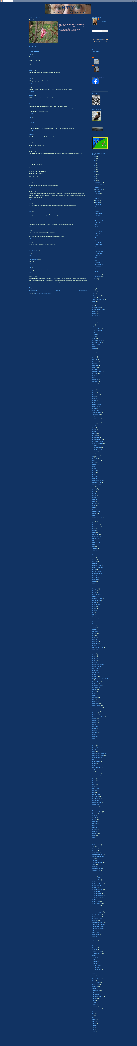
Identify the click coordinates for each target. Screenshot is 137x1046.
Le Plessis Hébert (96, 666)
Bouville (94, 389)
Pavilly (93, 784)
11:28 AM (31, 130)
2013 (95, 167)
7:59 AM (31, 199)
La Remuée (95, 649)
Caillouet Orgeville (96, 404)
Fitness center (98, 204)
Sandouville (95, 848)
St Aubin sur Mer (96, 879)
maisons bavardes (96, 705)
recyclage (94, 823)
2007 (95, 180)
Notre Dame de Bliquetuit (98, 755)
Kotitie (96, 224)
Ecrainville (94, 478)
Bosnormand (95, 381)
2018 (95, 156)
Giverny (94, 559)
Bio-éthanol (97, 262)
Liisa (30, 230)
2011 (95, 171)
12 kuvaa (94, 286)
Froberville (94, 544)
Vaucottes (94, 998)
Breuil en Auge (95, 394)
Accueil (58, 290)
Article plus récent (33, 290)
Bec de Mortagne (96, 350)
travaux (94, 975)
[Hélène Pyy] (95, 83)
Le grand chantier (99, 220)
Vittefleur (94, 1019)
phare (93, 792)
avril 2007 (97, 200)
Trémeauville (95, 977)
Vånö (93, 992)
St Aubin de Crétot (96, 877)
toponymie (94, 955)
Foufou (94, 530)
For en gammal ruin (99, 255)
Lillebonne (94, 689)
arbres (93, 321)
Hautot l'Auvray (96, 585)
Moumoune (95, 732)
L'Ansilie (97, 271)
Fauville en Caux (96, 511)
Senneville (94, 860)
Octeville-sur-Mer (96, 761)
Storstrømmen (95, 932)
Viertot (93, 1011)
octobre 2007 (98, 187)
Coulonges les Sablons (97, 443)
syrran (93, 938)
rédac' (93, 825)
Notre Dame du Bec (97, 757)
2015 (95, 163)
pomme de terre (96, 794)
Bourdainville (95, 385)
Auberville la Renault (97, 330)
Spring (31, 19)
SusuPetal (31, 95)
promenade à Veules (97, 811)
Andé (93, 303)
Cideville (94, 425)
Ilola (93, 616)
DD (93, 456)
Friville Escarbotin (96, 542)
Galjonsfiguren (98, 244)
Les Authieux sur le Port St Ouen (100, 678)
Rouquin (94, 837)
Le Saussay (95, 668)
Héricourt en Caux (96, 594)
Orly (93, 771)
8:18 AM (31, 284)
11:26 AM (31, 113)
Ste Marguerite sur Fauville (98, 924)
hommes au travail (96, 600)
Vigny (93, 1013)
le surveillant (95, 670)
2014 (95, 165)
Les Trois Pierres (96, 687)
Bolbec (94, 375)
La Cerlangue (95, 641)
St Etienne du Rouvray (97, 883)
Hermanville (95, 596)
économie (94, 476)
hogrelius (31, 134)
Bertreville (94, 367)
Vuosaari (94, 1023)
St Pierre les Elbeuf (96, 909)
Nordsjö (94, 751)
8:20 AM (31, 207)
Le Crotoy (94, 656)
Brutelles (94, 400)
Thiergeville (95, 947)
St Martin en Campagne (97, 895)
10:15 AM (31, 83)
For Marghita (98, 269)
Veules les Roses (96, 1008)
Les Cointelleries (96, 681)
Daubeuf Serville (96, 455)
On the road (98, 222)
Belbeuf (94, 352)
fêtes (93, 515)
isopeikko (31, 70)
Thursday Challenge (97, 951)
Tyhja (96, 257)
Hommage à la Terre (97, 598)
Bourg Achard (95, 387)
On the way (98, 233)
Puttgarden (94, 813)
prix (93, 810)
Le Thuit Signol (95, 672)
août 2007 (97, 191)
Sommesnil (95, 866)
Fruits (93, 546)
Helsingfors (95, 589)
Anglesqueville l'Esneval (98, 309)
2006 (95, 279)
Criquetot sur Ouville (97, 449)
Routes (94, 841)
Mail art (94, 699)
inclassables (95, 620)
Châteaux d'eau (96, 422)
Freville (94, 540)
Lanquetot (94, 655)
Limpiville (94, 691)
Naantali (94, 734)
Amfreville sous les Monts (98, 299)
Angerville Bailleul (96, 307)
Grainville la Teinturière (97, 567)
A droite (97, 209)
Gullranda (94, 575)
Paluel (93, 778)
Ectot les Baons (96, 484)
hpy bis (96, 57)
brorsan (94, 396)
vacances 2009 (96, 982)
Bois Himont (95, 373)
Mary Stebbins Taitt (33, 250)
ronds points (95, 833)
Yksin (96, 240)
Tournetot (94, 963)
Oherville (94, 763)
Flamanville (95, 519)
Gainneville (95, 548)
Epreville (94, 493)
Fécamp (94, 513)
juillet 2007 (97, 193)
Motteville (94, 730)
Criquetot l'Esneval (96, 447)
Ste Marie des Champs (97, 928)
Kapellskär (94, 629)
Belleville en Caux (96, 354)
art (93, 324)
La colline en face (99, 242)
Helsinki (94, 592)
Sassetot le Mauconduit (97, 854)
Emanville (94, 488)
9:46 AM (31, 74)
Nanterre (94, 740)
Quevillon (94, 817)
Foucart (94, 528)
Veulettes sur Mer (96, 1010)
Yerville (94, 1027)
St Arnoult (94, 876)
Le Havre (94, 660)
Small (60, 29)
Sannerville (95, 850)
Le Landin (94, 662)
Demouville (95, 458)
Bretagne (94, 392)
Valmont (94, 988)
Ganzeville (94, 550)
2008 (95, 178)
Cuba (93, 453)
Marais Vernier (95, 711)
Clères (93, 427)
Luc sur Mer (95, 697)
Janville (94, 625)
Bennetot (94, 357)
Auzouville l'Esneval (97, 342)
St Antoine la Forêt (96, 874)
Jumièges (94, 627)
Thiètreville (94, 949)
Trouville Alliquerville (97, 978)
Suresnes (94, 936)
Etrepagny (94, 499)
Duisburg (94, 470)
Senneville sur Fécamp (97, 862)
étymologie (94, 503)
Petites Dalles (95, 790)
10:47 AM (31, 100)
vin (93, 1015)
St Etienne (94, 881)
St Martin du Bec (96, 891)
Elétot (93, 486)
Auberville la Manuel (97, 328)
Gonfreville (94, 563)
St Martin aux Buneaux (97, 889)
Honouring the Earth (97, 604)
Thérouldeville (95, 945)
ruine (93, 846)
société (94, 864)
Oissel (93, 765)
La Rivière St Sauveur (97, 651)
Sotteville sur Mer (96, 870)
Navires (94, 744)
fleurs (35, 46)
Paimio (94, 777)
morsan (94, 728)
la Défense (94, 645)
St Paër (94, 899)
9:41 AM (31, 218)
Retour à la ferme (99, 246)
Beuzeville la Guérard (97, 371)
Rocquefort (95, 829)
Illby (93, 614)
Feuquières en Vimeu (97, 517)
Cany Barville (95, 410)
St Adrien (94, 872)
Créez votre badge (100, 77)
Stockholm (94, 930)
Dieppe (94, 462)
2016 (95, 160)
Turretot (94, 980)
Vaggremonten (98, 213)
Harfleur (94, 581)
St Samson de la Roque (97, 912)
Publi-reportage (98, 231)
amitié (93, 301)
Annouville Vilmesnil (97, 317)
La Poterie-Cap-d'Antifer (98, 647)
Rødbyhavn (95, 831)
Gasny (94, 552)
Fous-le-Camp (95, 534)
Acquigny (94, 291)
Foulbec (94, 532)
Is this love (97, 218)
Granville (94, 569)
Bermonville (95, 361)
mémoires (94, 718)
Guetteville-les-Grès (97, 573)
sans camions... (96, 852)
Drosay (94, 466)
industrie (94, 622)
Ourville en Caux (96, 773)
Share (93, 89)
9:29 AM (31, 66)
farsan (93, 509)
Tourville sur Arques (97, 969)
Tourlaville (94, 961)
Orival (93, 769)
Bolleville (94, 377)
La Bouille (94, 639)
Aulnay (94, 336)
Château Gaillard (96, 418)
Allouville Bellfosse (96, 295)
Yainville (94, 1025)
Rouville (94, 843)
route (93, 839)
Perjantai (97, 206)
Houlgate (94, 608)
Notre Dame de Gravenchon (99, 753)
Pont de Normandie (96, 802)
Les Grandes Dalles (97, 685)
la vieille (94, 653)
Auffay (93, 332)
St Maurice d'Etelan (96, 897)
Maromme (94, 712)
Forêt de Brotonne (96, 526)
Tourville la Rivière (96, 965)
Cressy (94, 445)
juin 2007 (97, 196)
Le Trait (94, 674)
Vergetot (94, 1004)
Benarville (94, 356)
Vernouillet (94, 1006)
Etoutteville (94, 497)
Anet (93, 305)
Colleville (94, 435)
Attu (93, 326)
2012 (95, 169)
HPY (68, 7)
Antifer (93, 319)
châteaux (94, 420)
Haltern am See (96, 577)
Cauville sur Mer (96, 414)
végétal (94, 1002)
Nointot (94, 749)
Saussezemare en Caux (98, 856)
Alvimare (94, 297)
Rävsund (94, 821)
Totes (93, 959)
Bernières (94, 363)
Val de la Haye (95, 984)
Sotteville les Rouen (97, 868)
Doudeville (94, 464)
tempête (94, 944)
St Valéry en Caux (96, 914)
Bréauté (94, 390)
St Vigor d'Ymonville (97, 916)
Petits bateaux (98, 266)
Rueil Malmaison (96, 844)
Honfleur (94, 602)
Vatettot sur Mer (96, 994)
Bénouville (94, 359)
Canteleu (94, 408)
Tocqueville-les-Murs (97, 953)
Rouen (93, 835)
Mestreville (94, 720)
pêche (93, 786)
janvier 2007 (98, 276)
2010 (95, 174)
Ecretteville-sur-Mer (97, 482)
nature (93, 742)
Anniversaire (95, 315)
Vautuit (94, 1000)
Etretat (100, 59)
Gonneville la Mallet (96, 565)
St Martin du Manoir (97, 893)
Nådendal (94, 736)
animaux (94, 313)
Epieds (94, 491)
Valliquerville (95, 986)
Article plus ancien (83, 290)
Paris (93, 782)
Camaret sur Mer (96, 406)
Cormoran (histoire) (96, 439)
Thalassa (97, 237)
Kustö (93, 635)
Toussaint (94, 971)
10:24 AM (31, 91)
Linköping (94, 693)
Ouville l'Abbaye (96, 775)
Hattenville (94, 583)
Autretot (94, 338)
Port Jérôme (95, 806)
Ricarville (94, 827)
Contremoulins (95, 437)
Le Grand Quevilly (96, 658)
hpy (30, 54)
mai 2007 (97, 198)
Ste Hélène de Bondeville (98, 922)
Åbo (93, 289)
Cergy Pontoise (96, 416)
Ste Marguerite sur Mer (97, 926)
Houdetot (94, 606)
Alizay (93, 293)
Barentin (94, 346)
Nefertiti (94, 745)
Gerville (94, 557)
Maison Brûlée (95, 703)
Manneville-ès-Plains (97, 707)
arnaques (94, 322)
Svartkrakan (98, 226)
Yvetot (93, 1031)
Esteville (94, 495)
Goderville (94, 561)
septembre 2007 (99, 189)
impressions (95, 618)
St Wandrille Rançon (97, 918)
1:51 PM (31, 147)
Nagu (93, 738)
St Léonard (94, 887)
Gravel (96, 235)
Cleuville (94, 429)
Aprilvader (97, 229)
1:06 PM (31, 238)
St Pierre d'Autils (96, 901)
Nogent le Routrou (96, 747)
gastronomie (95, 554)
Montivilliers (95, 726)
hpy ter (95, 65)
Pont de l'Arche (95, 800)
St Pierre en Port (96, 905)
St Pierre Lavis (95, 907)
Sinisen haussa (98, 253)
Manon (94, 709)
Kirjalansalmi (95, 631)
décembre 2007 (98, 182)
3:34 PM (31, 255)
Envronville (95, 490)
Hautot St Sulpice (96, 587)
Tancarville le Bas (99, 264)
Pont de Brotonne (96, 798)
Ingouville (94, 623)
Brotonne (94, 398)
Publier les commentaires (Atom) (43, 293)
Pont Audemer (95, 796)
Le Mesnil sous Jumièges (98, 664)
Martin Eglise (95, 714)
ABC (93, 288)
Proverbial (97, 215)
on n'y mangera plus (97, 767)
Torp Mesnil (95, 957)
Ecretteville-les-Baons (97, 480)
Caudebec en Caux (96, 412)
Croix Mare (95, 451)
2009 (95, 176)
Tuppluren (97, 260)
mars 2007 (97, 202)
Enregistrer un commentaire (35, 287)
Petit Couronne (95, 788)
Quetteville (94, 815)
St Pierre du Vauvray (97, 903)
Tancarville (94, 942)
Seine (93, 858)
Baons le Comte (96, 344)
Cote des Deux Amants (97, 441)
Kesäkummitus (102, 67)
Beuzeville (94, 369)
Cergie (30, 103)
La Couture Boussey (97, 643)
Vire (93, 1017)
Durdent (94, 472)
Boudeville (94, 383)
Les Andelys (95, 676)
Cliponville (94, 433)
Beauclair (94, 348)
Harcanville (95, 579)
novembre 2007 (98, 185)
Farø (93, 507)
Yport (93, 1029)
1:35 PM (31, 247)
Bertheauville (95, 365)
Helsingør (94, 590)
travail (93, 973)
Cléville (94, 431)
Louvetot (94, 695)
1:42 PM (31, 139)
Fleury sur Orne (96, 523)
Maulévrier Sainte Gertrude (98, 716)
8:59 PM (31, 187)
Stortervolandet (95, 934)
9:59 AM (31, 226)
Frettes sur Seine (96, 538)
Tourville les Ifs (95, 967)
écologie (94, 474)
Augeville (94, 334)
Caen (93, 402)
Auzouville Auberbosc (97, 340)
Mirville (94, 724)
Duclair (94, 468)
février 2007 (98, 274)
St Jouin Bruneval (96, 885)
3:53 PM (31, 272)
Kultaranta (94, 633)
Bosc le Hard (95, 379)
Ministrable (97, 211)
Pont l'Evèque (95, 804)
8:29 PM (31, 179)
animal (93, 311)
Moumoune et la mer (100, 251)
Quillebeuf (94, 819)
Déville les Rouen (96, 460)
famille (93, 505)
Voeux (93, 1021)
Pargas (94, 780)
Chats (93, 423)
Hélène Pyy (94, 77)
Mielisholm (94, 722)
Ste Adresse (95, 920)
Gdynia (94, 556)
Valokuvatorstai (96, 990)
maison (94, 701)
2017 (95, 158)
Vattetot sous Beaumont (98, 996)
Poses (93, 808)
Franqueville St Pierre (97, 536)
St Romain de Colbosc (97, 911)
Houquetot (94, 610)
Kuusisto (94, 637)
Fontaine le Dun (96, 524)
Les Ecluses (95, 683)
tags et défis (95, 940)
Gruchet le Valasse (96, 571)
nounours (94, 759)
